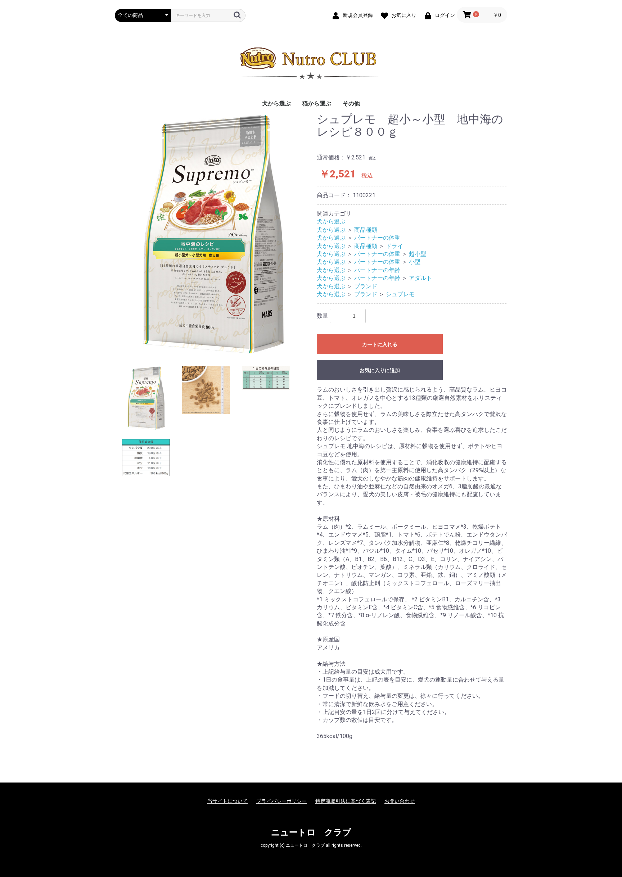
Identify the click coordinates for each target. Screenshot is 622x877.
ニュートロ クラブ (311, 832)
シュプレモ (400, 294)
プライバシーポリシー (281, 801)
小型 (414, 261)
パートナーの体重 (377, 237)
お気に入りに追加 (380, 370)
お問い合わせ (399, 801)
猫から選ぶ (316, 103)
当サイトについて (227, 801)
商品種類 (365, 229)
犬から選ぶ (276, 103)
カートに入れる (379, 344)
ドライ (394, 246)
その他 (351, 103)
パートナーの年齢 (377, 270)
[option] (213, 234)
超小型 (417, 253)
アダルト (420, 278)
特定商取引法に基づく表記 (345, 801)
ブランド (365, 286)
